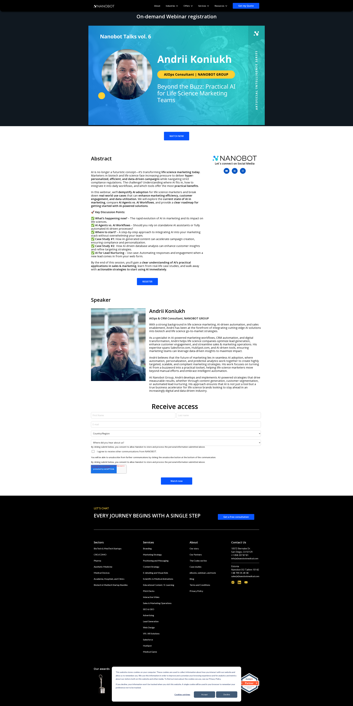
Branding (147, 548)
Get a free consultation (236, 516)
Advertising (148, 615)
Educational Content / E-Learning (158, 585)
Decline (227, 694)
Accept (204, 694)
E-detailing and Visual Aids (155, 572)
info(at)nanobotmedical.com (244, 558)
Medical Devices (102, 572)
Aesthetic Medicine (103, 566)
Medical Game (150, 651)
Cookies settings (182, 694)
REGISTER (147, 281)
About (157, 5)
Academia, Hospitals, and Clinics (109, 578)
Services (202, 5)
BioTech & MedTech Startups (107, 548)
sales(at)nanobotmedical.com (245, 576)
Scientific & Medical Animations (158, 578)
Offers (187, 5)
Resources (219, 5)
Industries (170, 5)
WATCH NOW (176, 136)
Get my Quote (246, 5)
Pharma (97, 560)
